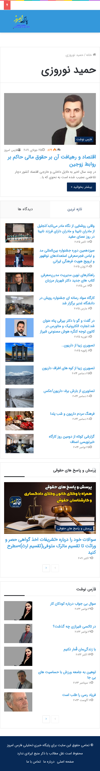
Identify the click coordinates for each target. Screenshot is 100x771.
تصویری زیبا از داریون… (78, 345)
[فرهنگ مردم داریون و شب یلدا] (19, 420)
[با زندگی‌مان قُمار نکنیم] (18, 656)
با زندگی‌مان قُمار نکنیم (80, 649)
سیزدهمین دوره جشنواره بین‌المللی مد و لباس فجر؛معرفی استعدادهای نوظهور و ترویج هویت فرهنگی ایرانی (67, 256)
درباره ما (48, 761)
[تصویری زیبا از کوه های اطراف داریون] (19, 375)
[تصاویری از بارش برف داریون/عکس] (19, 398)
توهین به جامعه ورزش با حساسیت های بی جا (67, 674)
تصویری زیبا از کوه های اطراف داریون (68, 368)
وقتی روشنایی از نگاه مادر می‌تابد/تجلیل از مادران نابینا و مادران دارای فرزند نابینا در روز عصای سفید (66, 231)
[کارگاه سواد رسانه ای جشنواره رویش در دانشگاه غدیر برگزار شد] (19, 305)
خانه (89, 55)
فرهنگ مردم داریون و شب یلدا (72, 414)
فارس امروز (11, 150)
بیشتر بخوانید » (81, 187)
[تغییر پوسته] (10, 23)
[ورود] (80, 23)
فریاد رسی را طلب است (79, 695)
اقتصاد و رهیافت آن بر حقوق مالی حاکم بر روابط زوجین (52, 160)
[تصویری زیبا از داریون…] (19, 352)
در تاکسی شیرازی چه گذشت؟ (74, 626)
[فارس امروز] (21, 21)
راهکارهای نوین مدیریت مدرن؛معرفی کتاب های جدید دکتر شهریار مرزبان (68, 277)
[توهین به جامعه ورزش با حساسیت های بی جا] (18, 679)
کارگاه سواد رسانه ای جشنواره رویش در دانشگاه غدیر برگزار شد (67, 300)
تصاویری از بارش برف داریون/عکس (69, 391)
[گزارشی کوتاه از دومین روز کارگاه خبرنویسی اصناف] (19, 443)
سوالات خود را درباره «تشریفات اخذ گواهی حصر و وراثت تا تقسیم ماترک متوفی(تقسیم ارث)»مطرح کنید (50, 546)
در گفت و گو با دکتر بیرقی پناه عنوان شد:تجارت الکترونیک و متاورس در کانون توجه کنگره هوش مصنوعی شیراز (67, 326)
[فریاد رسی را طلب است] (18, 702)
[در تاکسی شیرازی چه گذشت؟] (18, 633)
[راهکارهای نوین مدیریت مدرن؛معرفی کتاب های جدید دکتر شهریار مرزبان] (19, 282)
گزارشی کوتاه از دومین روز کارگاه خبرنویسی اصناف (72, 439)
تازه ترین (75, 209)
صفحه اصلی (65, 761)
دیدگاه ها (25, 209)
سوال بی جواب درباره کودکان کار (73, 603)
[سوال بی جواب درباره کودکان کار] (18, 610)
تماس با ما (33, 761)
